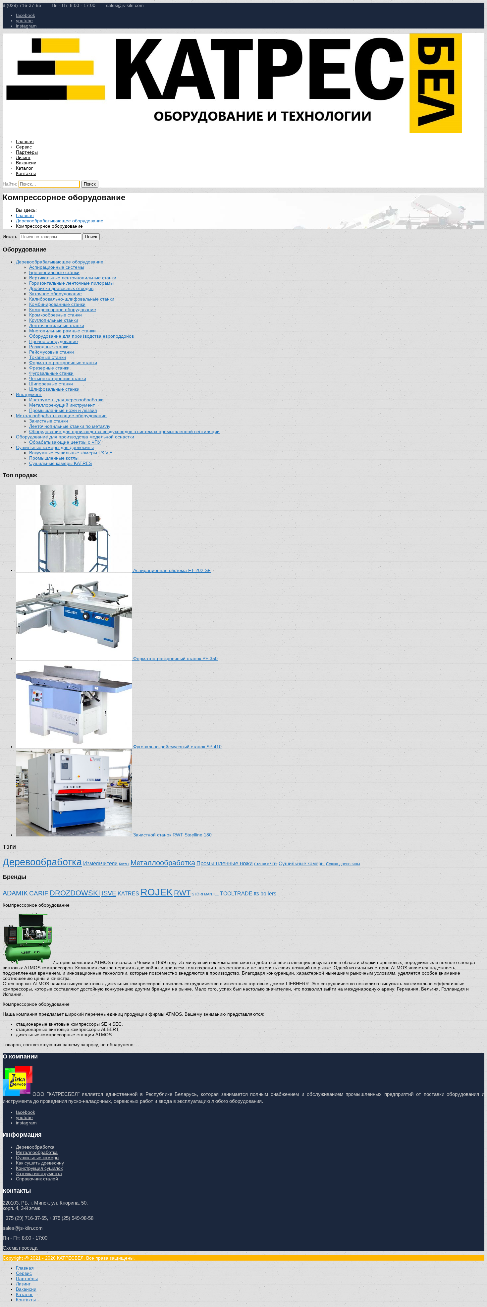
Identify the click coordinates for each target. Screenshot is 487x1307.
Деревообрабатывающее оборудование (59, 220)
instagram (26, 25)
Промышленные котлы (54, 458)
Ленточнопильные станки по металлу (69, 426)
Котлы (124, 864)
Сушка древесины (343, 864)
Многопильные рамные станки (62, 330)
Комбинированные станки (57, 304)
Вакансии (26, 162)
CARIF (38, 893)
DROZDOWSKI (75, 893)
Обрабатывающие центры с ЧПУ (65, 442)
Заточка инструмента (39, 1173)
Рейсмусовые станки (51, 352)
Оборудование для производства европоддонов (81, 336)
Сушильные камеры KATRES (60, 463)
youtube (24, 20)
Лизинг (23, 157)
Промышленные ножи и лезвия (63, 410)
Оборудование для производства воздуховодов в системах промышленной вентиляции (124, 431)
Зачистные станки (48, 421)
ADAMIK (15, 893)
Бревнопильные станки (54, 272)
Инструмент (29, 394)
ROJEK (156, 891)
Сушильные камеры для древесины (55, 447)
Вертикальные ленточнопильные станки (72, 277)
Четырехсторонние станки (57, 378)
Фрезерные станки (49, 367)
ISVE (108, 893)
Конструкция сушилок (39, 1168)
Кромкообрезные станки (55, 314)
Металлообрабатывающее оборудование (61, 415)
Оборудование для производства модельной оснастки (75, 436)
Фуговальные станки (51, 373)
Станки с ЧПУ (265, 864)
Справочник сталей (37, 1178)
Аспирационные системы (56, 267)
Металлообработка (163, 863)
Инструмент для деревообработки (66, 399)
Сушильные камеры (302, 863)
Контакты (26, 173)
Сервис (24, 146)
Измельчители (100, 863)
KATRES (128, 893)
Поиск (91, 236)
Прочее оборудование (53, 341)
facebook (25, 15)
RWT (182, 893)
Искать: (11, 236)
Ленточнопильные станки (56, 325)
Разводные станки (49, 346)
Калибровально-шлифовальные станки (71, 299)
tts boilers (265, 893)
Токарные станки (47, 357)
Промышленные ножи (224, 863)
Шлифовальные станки (54, 389)
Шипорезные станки (51, 383)
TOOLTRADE (236, 893)
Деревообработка (42, 861)
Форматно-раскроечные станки (63, 362)
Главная (25, 141)
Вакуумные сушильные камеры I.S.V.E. (71, 452)
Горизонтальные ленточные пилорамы (71, 283)
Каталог (24, 168)
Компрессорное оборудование (62, 309)
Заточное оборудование (55, 293)
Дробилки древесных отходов (61, 288)
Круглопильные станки (53, 320)
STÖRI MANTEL (205, 894)
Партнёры (27, 152)
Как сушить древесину (40, 1162)
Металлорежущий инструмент (62, 405)
